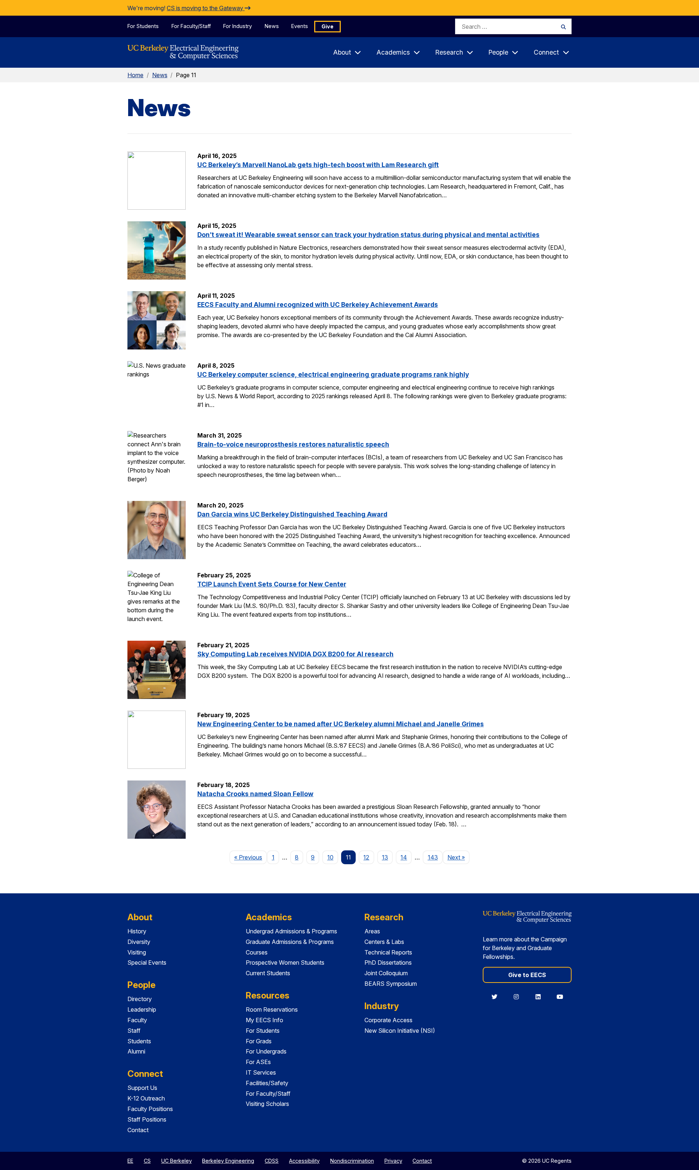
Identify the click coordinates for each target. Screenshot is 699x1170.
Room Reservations (272, 1009)
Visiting (136, 952)
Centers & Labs (384, 941)
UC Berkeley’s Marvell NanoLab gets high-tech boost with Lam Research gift (318, 165)
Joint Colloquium (386, 973)
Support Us (142, 1087)
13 (385, 857)
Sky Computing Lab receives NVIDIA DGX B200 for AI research (295, 654)
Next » (458, 857)
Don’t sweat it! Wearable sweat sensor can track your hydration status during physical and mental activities (368, 234)
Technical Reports (388, 952)
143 (433, 857)
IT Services (261, 1072)
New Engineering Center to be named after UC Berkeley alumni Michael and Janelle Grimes (340, 724)
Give (327, 26)
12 (366, 857)
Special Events (146, 962)
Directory (139, 999)
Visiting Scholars (267, 1103)
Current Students (268, 973)
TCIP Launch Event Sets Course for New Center (271, 584)
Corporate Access (388, 1020)
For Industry (237, 26)
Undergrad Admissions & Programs (291, 931)
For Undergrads (266, 1051)
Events (299, 26)
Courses (257, 952)
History (136, 931)
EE (130, 1161)
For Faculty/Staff (191, 26)
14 (403, 857)
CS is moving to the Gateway (206, 8)
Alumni (136, 1051)
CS (147, 1161)
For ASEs (258, 1062)
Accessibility (304, 1161)
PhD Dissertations (388, 962)
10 (330, 857)
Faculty (137, 1020)
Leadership (141, 1009)
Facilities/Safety (267, 1083)
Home (135, 75)
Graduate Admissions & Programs (290, 941)
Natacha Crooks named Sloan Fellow (255, 794)
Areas (372, 931)
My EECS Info (264, 1020)
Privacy (393, 1161)
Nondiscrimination (352, 1161)
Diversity (138, 941)
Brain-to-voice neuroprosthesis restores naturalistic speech (293, 444)
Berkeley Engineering (228, 1161)
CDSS (272, 1161)
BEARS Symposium (390, 983)
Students (139, 1041)
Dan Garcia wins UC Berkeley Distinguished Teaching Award (292, 514)
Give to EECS (527, 975)
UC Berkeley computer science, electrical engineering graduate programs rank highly (333, 374)
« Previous (250, 857)
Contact (138, 1130)
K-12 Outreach (146, 1098)
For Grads (259, 1041)
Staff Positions (146, 1119)
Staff (134, 1030)
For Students (143, 26)
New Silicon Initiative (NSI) (399, 1030)
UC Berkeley (176, 1161)
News (272, 26)
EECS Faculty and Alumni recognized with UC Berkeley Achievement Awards (317, 304)
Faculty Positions (150, 1108)
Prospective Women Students (285, 962)
